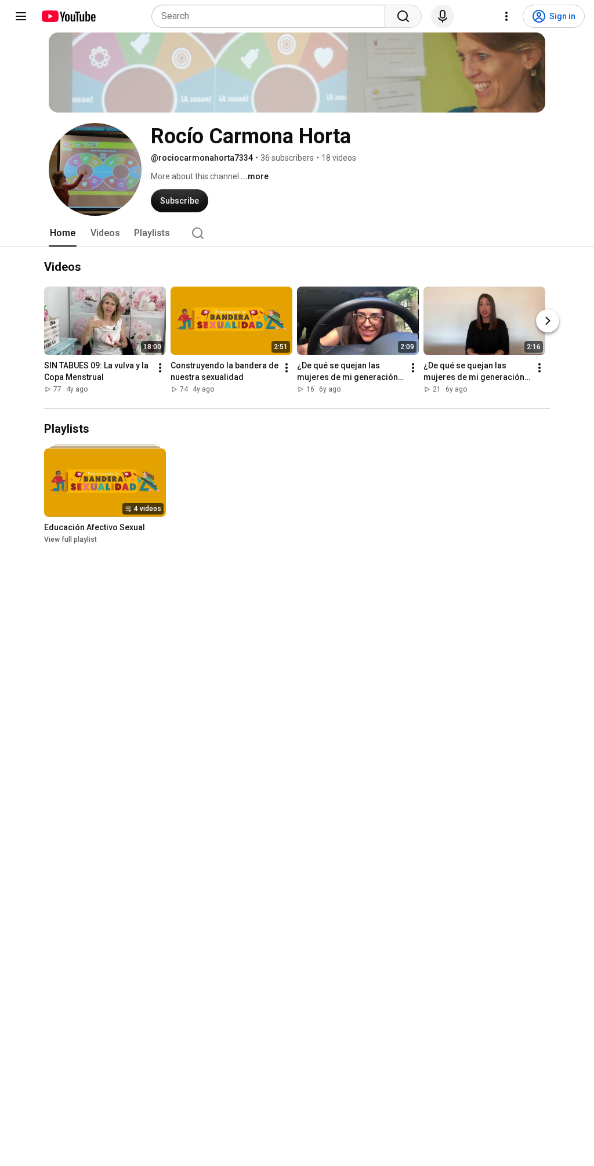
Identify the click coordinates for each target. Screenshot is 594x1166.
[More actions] (160, 367)
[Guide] (21, 16)
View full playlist (70, 539)
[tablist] (297, 233)
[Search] (403, 16)
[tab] (63, 233)
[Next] (547, 320)
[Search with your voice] (442, 16)
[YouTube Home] (68, 16)
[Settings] (506, 16)
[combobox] (271, 16)
